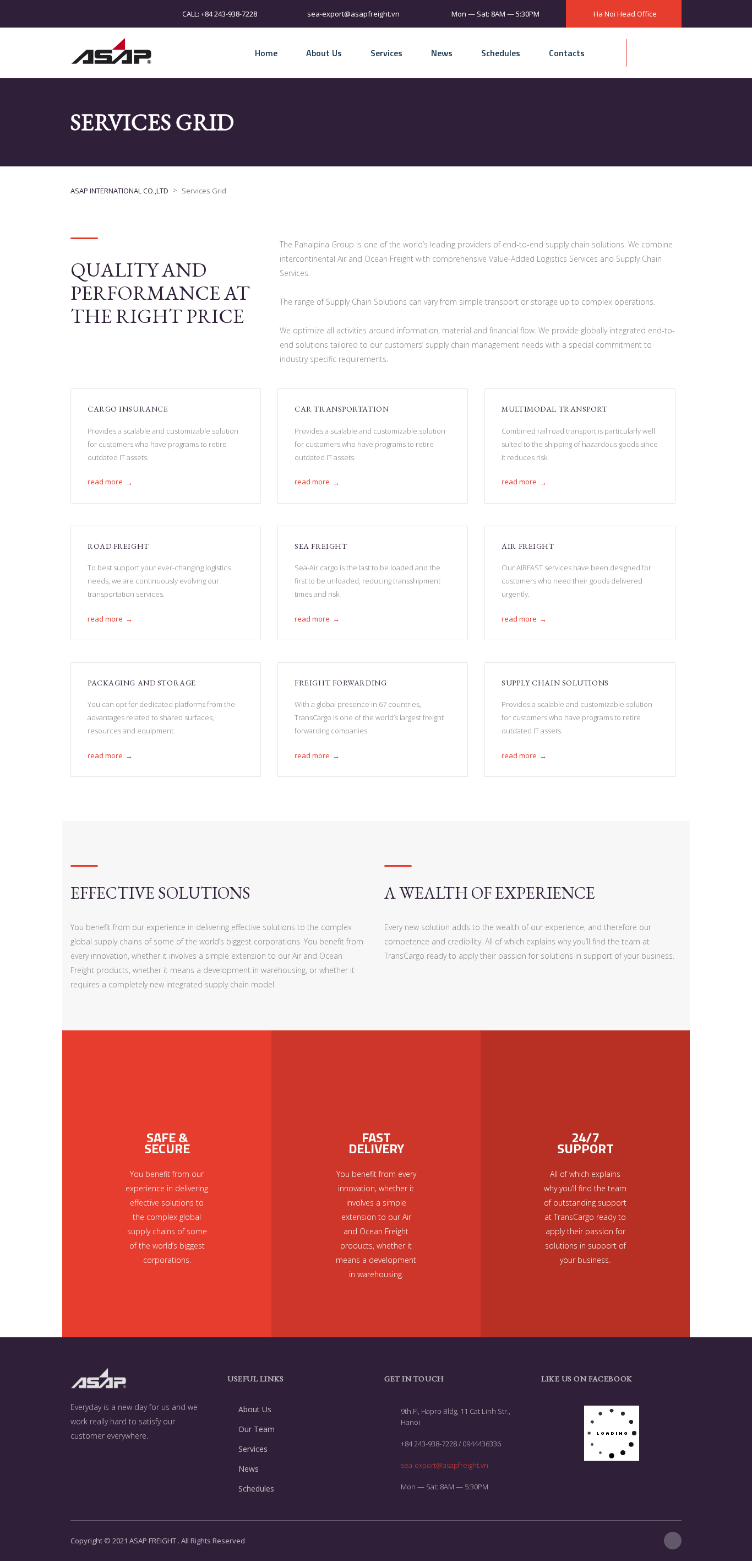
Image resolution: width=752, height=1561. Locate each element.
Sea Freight (321, 546)
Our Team (256, 1429)
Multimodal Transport (554, 409)
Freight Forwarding (340, 683)
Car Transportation (342, 409)
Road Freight (118, 546)
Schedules (500, 53)
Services (386, 53)
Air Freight (528, 546)
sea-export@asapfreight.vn (444, 1465)
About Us (324, 53)
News (442, 53)
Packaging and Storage (142, 683)
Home (266, 53)
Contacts (567, 53)
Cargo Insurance (128, 409)
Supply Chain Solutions (555, 683)
